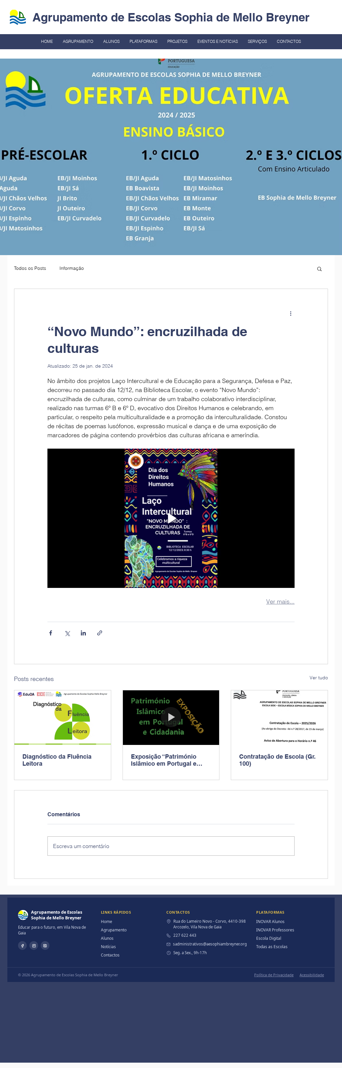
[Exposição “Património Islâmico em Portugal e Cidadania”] (171, 717)
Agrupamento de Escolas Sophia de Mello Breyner (171, 17)
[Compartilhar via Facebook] (50, 633)
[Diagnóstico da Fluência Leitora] (62, 717)
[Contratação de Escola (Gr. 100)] (279, 717)
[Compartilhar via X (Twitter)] (67, 633)
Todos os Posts (30, 268)
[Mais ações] (291, 313)
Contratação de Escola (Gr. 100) (277, 760)
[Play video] (171, 518)
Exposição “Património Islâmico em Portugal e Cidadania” (163, 760)
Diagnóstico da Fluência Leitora (57, 760)
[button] (319, 268)
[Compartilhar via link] (100, 633)
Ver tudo (319, 678)
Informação (71, 268)
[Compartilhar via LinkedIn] (83, 633)
